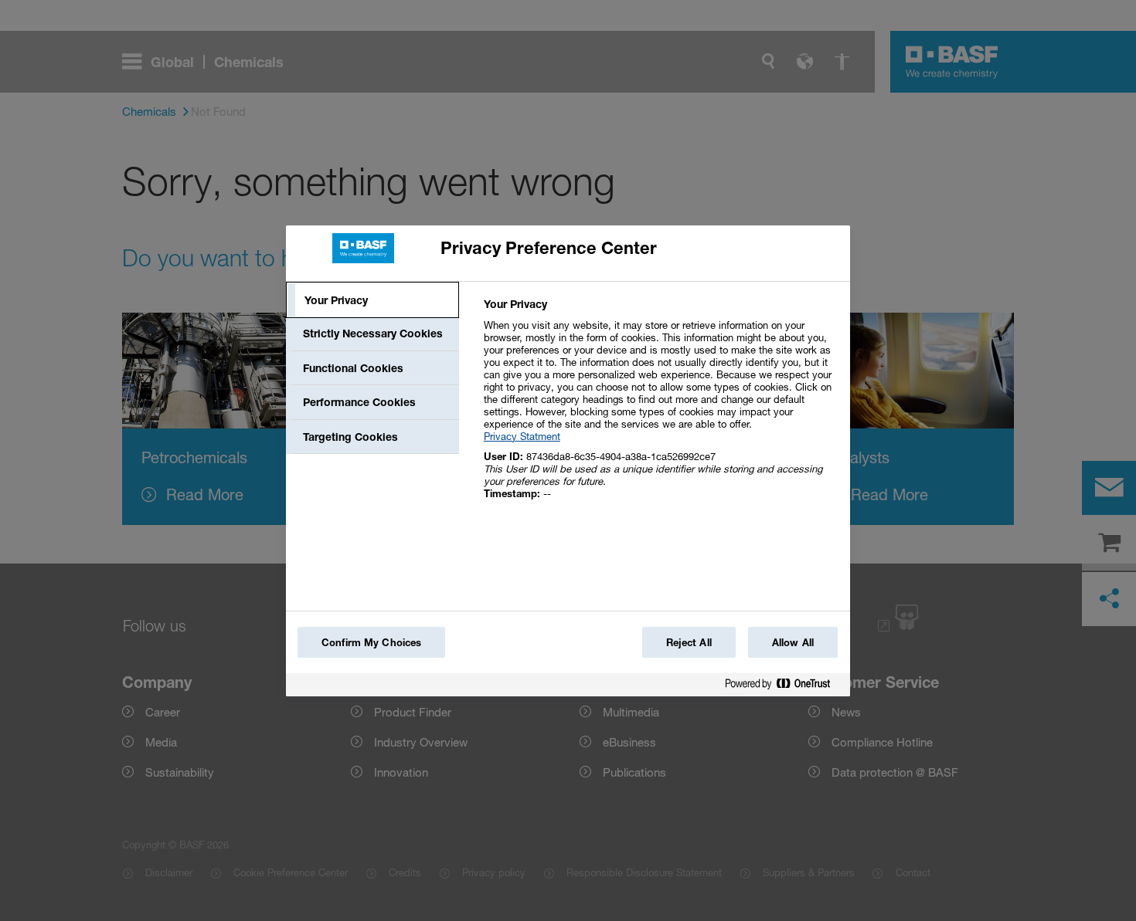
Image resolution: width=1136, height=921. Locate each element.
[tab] (372, 300)
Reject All (689, 642)
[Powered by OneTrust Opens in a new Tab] (783, 686)
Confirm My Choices (371, 642)
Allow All (793, 642)
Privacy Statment (522, 436)
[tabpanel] (660, 407)
